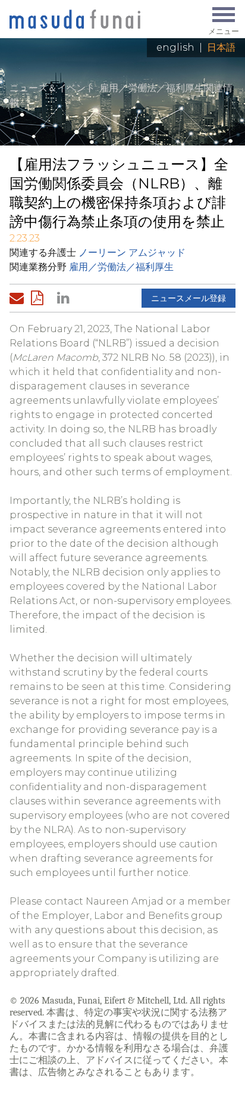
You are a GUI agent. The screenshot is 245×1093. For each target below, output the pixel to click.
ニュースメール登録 (188, 298)
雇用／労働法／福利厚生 (121, 267)
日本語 (221, 47)
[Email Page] (19, 298)
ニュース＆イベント (52, 88)
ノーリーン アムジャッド (132, 252)
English (175, 47)
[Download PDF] (40, 298)
